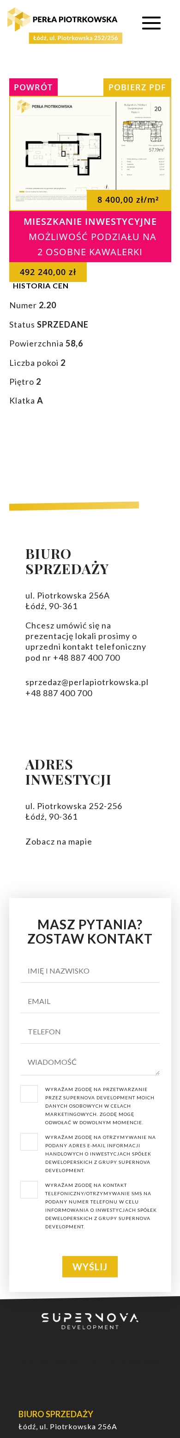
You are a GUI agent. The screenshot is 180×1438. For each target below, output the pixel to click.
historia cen (41, 285)
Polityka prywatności (125, 1360)
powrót (33, 87)
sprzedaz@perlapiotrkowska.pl (87, 682)
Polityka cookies (47, 1360)
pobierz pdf (137, 87)
